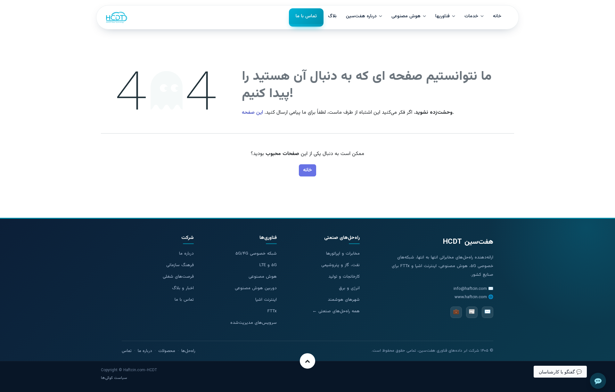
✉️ (487, 312)
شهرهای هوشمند (344, 299)
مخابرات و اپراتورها (343, 253)
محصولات (166, 351)
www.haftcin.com (471, 297)
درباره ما (186, 253)
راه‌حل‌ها (188, 351)
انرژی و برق (349, 288)
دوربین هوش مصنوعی (256, 288)
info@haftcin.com (470, 289)
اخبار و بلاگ (183, 288)
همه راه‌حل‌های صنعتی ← (336, 311)
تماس (127, 351)
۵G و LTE (268, 265)
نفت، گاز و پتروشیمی (340, 265)
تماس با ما (184, 299)
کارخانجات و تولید (344, 276)
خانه (307, 170)
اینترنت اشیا (266, 299)
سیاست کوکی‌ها (114, 378)
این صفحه (252, 113)
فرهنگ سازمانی (180, 265)
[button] (307, 361)
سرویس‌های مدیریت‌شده (253, 322)
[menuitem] (306, 17)
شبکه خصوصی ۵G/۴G (256, 253)
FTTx (272, 311)
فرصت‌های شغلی (178, 276)
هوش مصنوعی (263, 276)
